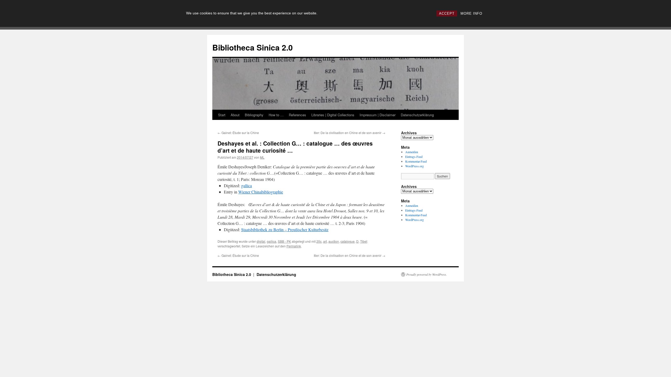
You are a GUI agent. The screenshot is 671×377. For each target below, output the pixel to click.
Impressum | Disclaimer (378, 114)
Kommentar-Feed (416, 161)
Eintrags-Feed (414, 156)
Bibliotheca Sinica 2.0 (252, 47)
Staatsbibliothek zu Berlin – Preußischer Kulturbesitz (284, 229)
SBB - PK (284, 241)
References (297, 114)
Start (221, 114)
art (325, 241)
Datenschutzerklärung (417, 114)
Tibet (363, 241)
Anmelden (411, 152)
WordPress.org (414, 166)
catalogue (347, 241)
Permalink (293, 246)
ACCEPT (446, 13)
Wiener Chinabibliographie (260, 192)
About (235, 114)
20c (319, 241)
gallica (246, 185)
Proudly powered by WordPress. (426, 274)
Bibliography (254, 114)
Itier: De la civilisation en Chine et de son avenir (349, 132)
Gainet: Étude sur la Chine (238, 132)
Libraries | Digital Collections (332, 114)
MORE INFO (471, 13)
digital (261, 241)
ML (262, 157)
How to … (276, 114)
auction (333, 241)
